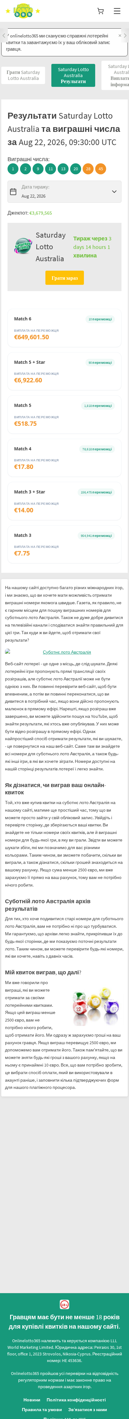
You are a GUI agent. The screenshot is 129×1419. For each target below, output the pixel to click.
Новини (31, 1400)
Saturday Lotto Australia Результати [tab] (73, 75)
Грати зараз (65, 278)
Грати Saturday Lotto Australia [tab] (23, 75)
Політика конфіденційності (76, 1400)
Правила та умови (42, 1409)
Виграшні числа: (28, 159)
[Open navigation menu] (117, 11)
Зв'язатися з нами (87, 1409)
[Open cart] (100, 11)
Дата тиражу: (35, 187)
